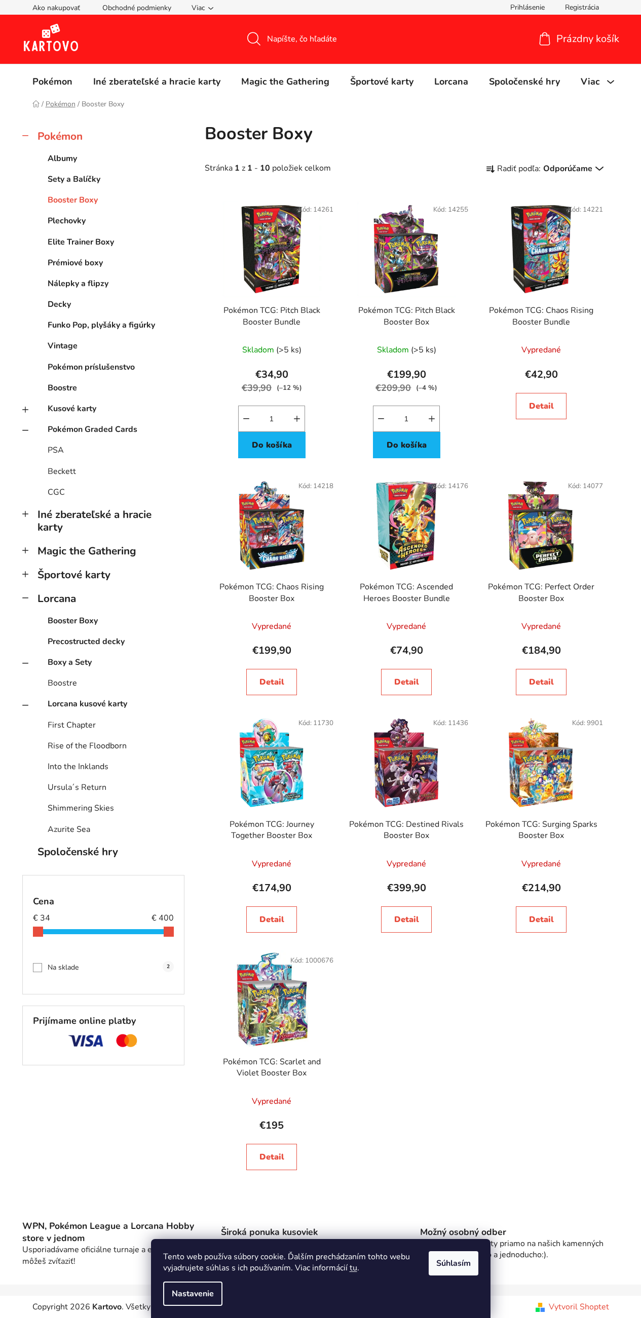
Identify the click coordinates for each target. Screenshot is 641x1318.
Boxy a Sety (70, 662)
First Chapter (72, 725)
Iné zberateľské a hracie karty (94, 520)
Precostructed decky (86, 641)
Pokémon (60, 136)
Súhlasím (453, 1263)
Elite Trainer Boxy (81, 242)
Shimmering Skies (81, 808)
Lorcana (56, 598)
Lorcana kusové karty (87, 703)
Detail (541, 406)
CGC (56, 492)
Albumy (62, 158)
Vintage (63, 345)
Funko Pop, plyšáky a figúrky (101, 325)
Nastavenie (193, 1293)
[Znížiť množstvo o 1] (246, 418)
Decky (59, 304)
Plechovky (67, 220)
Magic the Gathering (86, 551)
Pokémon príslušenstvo (91, 367)
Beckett (62, 471)
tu (353, 1267)
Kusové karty (72, 408)
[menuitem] (52, 81)
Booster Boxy (73, 200)
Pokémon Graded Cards (92, 429)
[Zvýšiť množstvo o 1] (297, 418)
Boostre (62, 387)
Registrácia (582, 7)
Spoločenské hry (77, 852)
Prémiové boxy (75, 262)
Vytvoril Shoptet (579, 1306)
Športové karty (73, 575)
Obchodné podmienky (136, 8)
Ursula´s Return (77, 787)
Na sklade (109, 967)
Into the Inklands (78, 766)
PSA (56, 450)
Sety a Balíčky (74, 179)
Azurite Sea (69, 829)
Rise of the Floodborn (87, 745)
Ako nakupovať (56, 8)
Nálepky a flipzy (78, 283)
